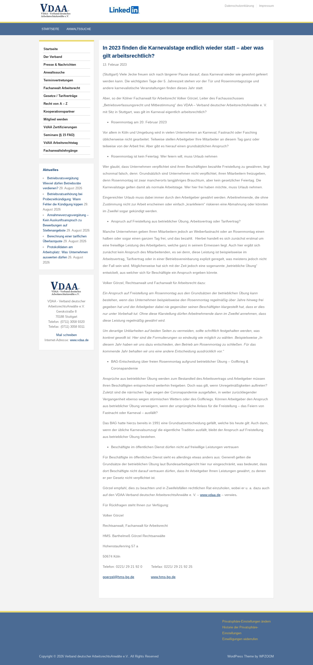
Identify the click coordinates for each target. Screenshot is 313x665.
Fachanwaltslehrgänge (61, 150)
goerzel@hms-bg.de (118, 577)
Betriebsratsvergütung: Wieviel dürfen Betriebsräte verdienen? (62, 183)
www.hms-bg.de (163, 577)
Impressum (266, 6)
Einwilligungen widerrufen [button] (240, 639)
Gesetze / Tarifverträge (60, 96)
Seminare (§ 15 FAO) (59, 135)
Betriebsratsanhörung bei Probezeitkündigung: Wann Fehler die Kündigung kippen (63, 199)
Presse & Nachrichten (60, 64)
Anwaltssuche (79, 29)
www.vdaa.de (79, 340)
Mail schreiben (66, 335)
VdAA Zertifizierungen (60, 127)
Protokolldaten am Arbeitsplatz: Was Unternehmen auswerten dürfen (65, 252)
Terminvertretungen (58, 80)
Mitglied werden (56, 119)
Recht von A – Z (55, 104)
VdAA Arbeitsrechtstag (61, 143)
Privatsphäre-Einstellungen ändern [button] (246, 621)
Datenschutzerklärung (239, 6)
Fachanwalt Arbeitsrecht (62, 88)
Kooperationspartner (59, 111)
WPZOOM (266, 656)
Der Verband (53, 57)
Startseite (50, 29)
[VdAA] (56, 10)
